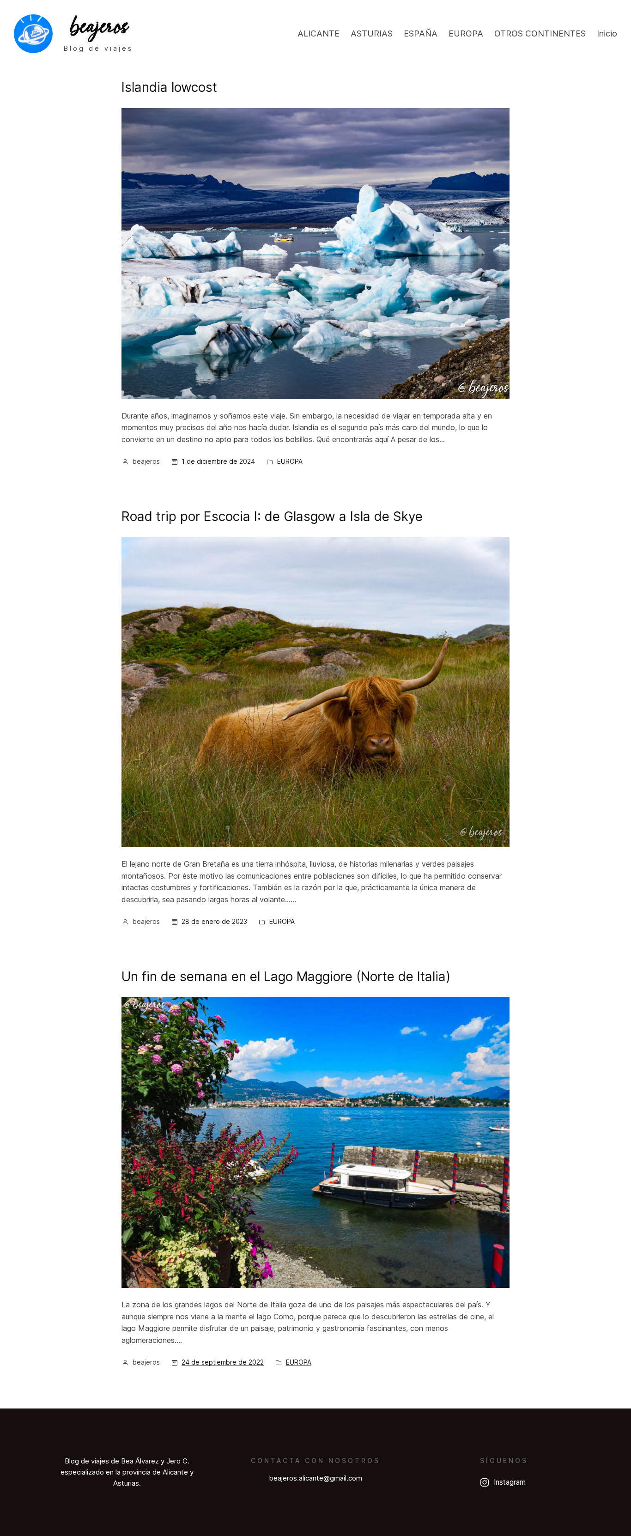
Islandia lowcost (169, 87)
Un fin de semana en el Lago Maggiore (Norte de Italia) (285, 976)
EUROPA (290, 461)
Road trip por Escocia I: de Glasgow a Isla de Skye (272, 516)
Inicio (607, 33)
